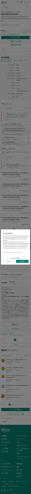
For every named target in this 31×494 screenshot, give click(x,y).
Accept (22, 261)
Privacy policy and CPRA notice (10, 252)
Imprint (20, 252)
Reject (9, 261)
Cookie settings (15, 258)
